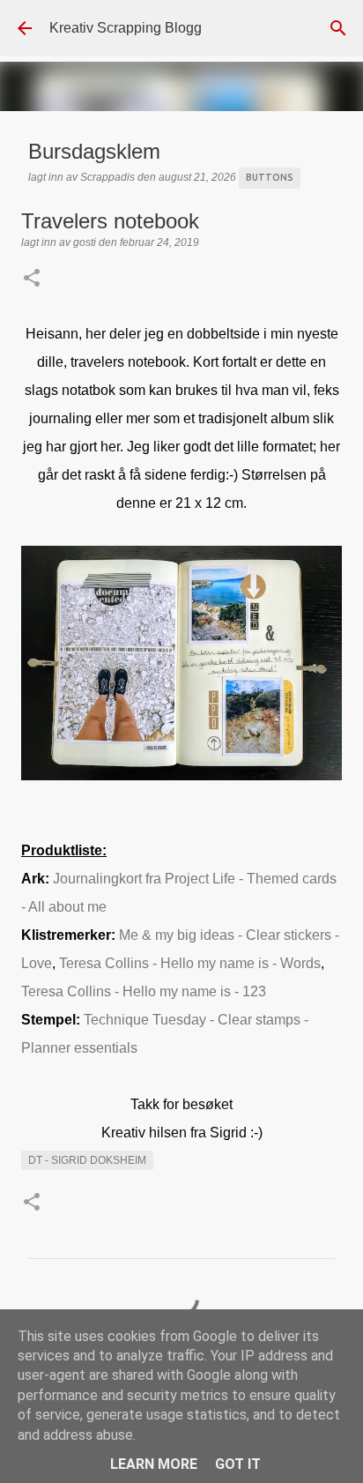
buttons (269, 177)
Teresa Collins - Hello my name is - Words (190, 963)
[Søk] (338, 28)
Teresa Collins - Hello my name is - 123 (143, 991)
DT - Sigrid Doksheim (87, 1160)
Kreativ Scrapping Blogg (125, 27)
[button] (31, 279)
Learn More (153, 1464)
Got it (238, 1464)
